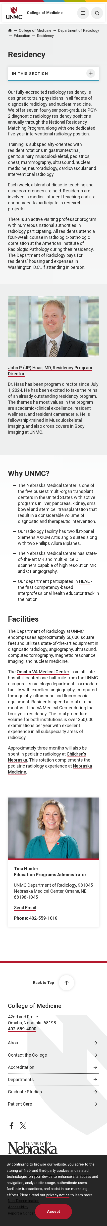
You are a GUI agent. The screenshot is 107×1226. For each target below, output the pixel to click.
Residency (45, 35)
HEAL (84, 581)
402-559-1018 (43, 918)
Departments (21, 1079)
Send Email (25, 907)
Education (22, 35)
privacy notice (57, 1195)
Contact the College (27, 1055)
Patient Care (20, 1104)
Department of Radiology (78, 30)
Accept (53, 1211)
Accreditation (21, 1067)
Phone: (21, 918)
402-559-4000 (22, 1028)
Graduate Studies (25, 1091)
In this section (30, 73)
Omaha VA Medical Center (43, 671)
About (14, 1042)
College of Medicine (45, 12)
